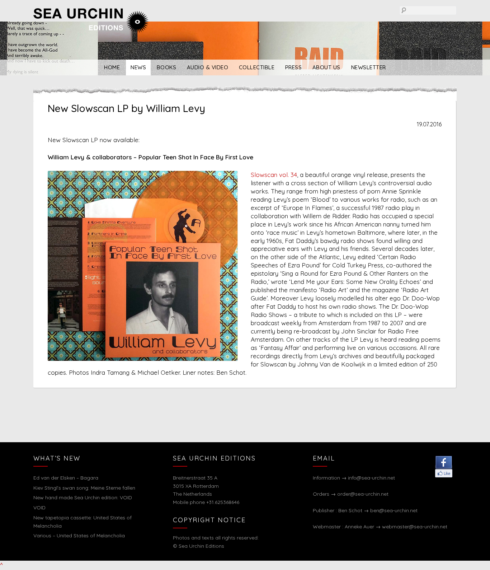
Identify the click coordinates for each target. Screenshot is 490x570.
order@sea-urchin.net (362, 494)
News (138, 67)
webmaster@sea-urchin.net (414, 526)
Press (293, 67)
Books (166, 67)
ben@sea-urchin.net (394, 510)
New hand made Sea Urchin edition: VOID (82, 497)
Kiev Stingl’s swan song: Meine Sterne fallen (84, 488)
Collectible (257, 67)
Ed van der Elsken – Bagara (65, 478)
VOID (39, 507)
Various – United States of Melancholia (79, 535)
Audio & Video (207, 67)
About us (326, 67)
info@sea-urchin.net (371, 478)
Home (112, 67)
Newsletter (368, 67)
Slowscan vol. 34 (274, 174)
